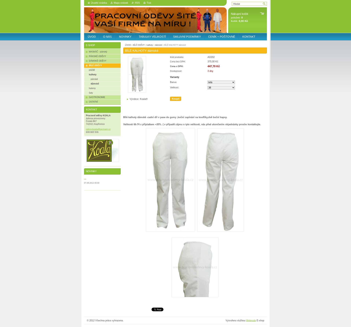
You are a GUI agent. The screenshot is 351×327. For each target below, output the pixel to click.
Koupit (175, 98)
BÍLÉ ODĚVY (139, 45)
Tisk (149, 2)
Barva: (173, 82)
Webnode (251, 320)
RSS (137, 2)
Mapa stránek (121, 2)
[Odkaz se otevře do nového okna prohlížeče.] (137, 92)
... (85, 178)
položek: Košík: (239, 17)
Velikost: (174, 87)
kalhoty (150, 45)
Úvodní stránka (99, 2)
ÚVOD (128, 45)
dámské (158, 45)
